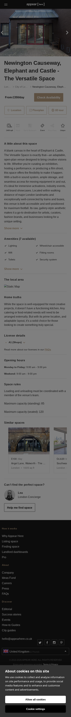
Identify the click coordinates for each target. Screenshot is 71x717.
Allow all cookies (35, 699)
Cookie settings (35, 708)
